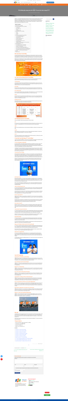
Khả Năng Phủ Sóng (19, 30)
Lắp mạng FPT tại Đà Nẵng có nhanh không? (21, 44)
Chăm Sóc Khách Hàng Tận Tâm (20, 38)
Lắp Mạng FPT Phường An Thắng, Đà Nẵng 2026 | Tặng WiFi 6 (50, 26)
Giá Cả (17, 29)
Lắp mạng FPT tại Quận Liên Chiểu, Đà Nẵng (20, 334)
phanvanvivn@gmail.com (45, 4)
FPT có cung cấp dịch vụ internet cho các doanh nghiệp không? (23, 48)
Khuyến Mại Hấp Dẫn (19, 41)
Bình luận (16, 358)
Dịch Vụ (26, 4)
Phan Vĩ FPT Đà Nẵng (37, 12)
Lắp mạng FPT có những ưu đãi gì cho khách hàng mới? (22, 47)
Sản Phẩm (30, 4)
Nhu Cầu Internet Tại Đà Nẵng (19, 25)
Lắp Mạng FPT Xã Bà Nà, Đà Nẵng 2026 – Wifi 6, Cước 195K (50, 24)
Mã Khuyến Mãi (47, 392)
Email (25, 364)
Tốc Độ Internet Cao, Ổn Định (20, 36)
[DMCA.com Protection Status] (30, 385)
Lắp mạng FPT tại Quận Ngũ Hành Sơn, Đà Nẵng (21, 333)
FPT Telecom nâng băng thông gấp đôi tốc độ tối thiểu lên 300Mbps (24, 338)
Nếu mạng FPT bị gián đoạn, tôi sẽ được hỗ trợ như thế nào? (23, 49)
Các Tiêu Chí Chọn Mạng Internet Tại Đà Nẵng (21, 26)
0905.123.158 (39, 4)
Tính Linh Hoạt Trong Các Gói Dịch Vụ (21, 40)
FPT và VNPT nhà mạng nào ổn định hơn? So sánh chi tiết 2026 (49, 28)
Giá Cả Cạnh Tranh (19, 37)
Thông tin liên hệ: (18, 51)
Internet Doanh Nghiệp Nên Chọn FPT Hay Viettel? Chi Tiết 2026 (50, 30)
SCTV (17, 34)
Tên (15, 364)
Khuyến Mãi (34, 4)
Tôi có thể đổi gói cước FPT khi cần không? (21, 45)
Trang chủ (22, 4)
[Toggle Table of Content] (29, 24)
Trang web (35, 364)
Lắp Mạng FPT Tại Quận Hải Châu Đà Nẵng (20, 329)
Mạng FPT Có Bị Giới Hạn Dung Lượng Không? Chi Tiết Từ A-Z (49, 33)
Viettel (17, 33)
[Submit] (35, 2)
